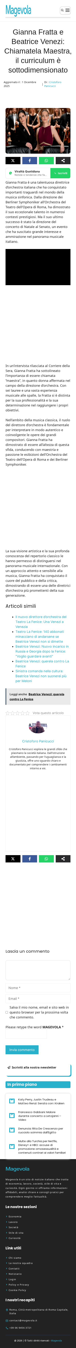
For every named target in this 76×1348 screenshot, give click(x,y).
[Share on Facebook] (29, 160)
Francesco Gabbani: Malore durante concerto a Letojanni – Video (39, 1116)
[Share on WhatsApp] (46, 160)
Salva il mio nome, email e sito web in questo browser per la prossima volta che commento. (39, 1012)
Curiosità (15, 1238)
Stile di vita (16, 1232)
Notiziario (15, 1273)
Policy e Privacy (19, 1284)
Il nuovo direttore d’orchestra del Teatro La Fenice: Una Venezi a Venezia (40, 622)
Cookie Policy (17, 1290)
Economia (15, 1216)
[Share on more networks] (63, 160)
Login (12, 1279)
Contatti (14, 1268)
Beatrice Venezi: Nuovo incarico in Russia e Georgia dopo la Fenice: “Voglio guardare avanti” (42, 651)
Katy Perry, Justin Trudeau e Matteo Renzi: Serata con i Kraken (41, 1101)
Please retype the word (35, 1027)
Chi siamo (15, 1257)
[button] (62, 10)
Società (13, 1227)
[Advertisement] (38, 324)
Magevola (56, 1340)
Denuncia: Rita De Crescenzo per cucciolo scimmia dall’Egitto (40, 1130)
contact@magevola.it (23, 1320)
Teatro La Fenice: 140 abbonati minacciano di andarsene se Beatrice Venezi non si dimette (39, 636)
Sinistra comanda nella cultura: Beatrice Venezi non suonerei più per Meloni (40, 676)
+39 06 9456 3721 (20, 1327)
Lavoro (13, 1222)
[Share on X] (13, 160)
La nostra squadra (21, 1263)
